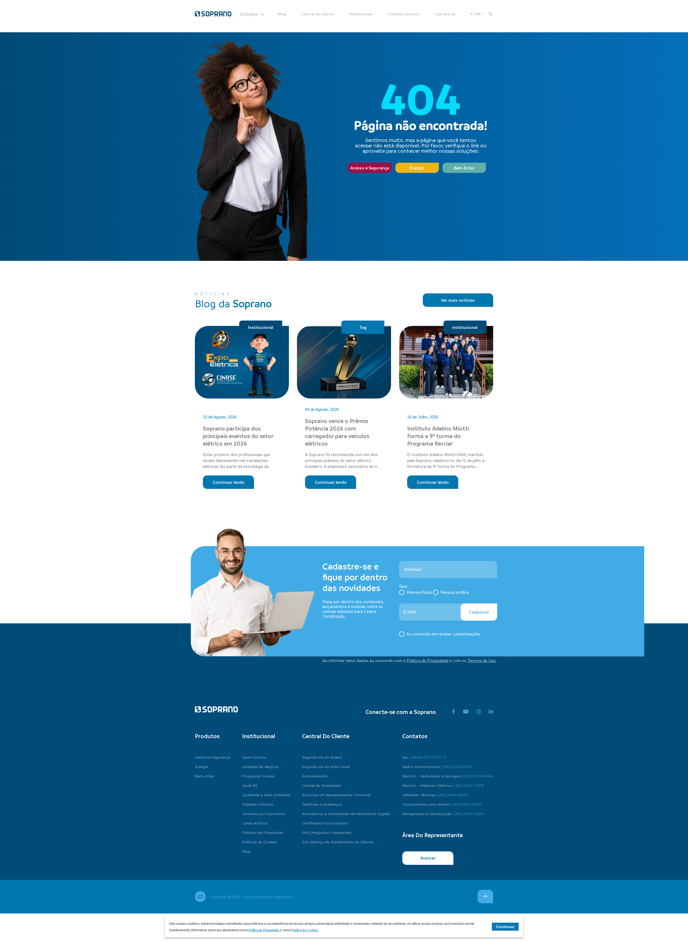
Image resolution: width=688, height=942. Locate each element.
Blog (282, 14)
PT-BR (475, 14)
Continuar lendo (229, 482)
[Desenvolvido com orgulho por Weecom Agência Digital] (200, 896)
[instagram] (478, 712)
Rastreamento (315, 775)
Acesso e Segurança (369, 167)
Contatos (414, 736)
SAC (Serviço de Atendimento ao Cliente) (338, 841)
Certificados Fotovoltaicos (325, 822)
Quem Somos (254, 757)
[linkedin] (491, 712)
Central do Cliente (317, 14)
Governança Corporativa (263, 813)
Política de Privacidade (428, 660)
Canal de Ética (254, 822)
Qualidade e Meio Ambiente (266, 794)
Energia (417, 167)
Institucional (360, 14)
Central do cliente (325, 736)
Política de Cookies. (305, 930)
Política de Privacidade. (264, 930)
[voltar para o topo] (485, 896)
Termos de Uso (482, 660)
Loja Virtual (444, 14)
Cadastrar (479, 612)
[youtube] (465, 712)
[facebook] (453, 712)
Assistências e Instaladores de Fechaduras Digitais (346, 813)
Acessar (428, 858)
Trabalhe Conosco (403, 14)
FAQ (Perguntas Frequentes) (327, 832)
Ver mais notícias (458, 300)
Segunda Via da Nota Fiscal (326, 766)
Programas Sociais (258, 775)
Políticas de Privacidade (262, 832)
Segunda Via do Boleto (322, 757)
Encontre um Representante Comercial (336, 794)
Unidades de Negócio (260, 766)
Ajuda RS (249, 785)
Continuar (505, 927)
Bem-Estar (464, 167)
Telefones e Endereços (322, 804)
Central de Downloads (321, 785)
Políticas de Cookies (259, 841)
